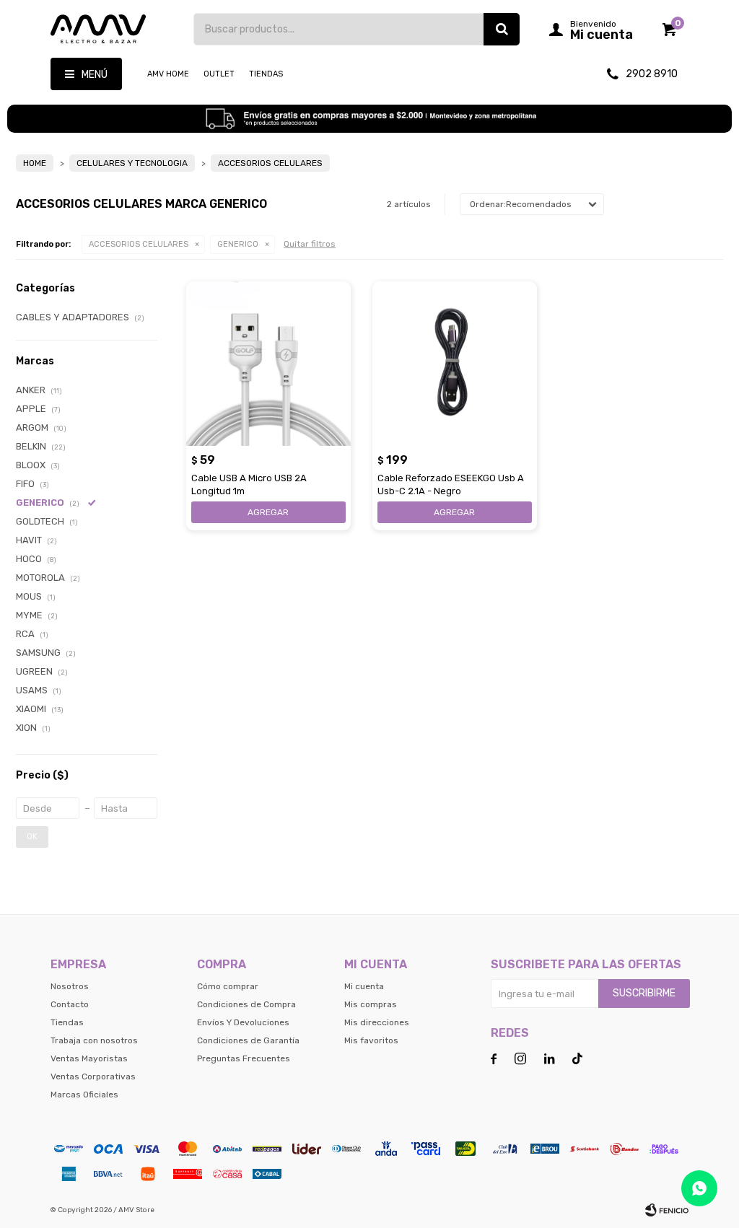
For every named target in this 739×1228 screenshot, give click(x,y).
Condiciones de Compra (246, 1004)
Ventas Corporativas (93, 1076)
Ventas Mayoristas (89, 1058)
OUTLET (219, 74)
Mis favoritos (371, 1040)
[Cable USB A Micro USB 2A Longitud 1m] (268, 363)
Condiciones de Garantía (248, 1040)
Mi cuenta (364, 986)
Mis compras (370, 1004)
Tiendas (266, 74)
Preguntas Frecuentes (243, 1058)
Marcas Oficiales (84, 1094)
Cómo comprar (227, 986)
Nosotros (70, 986)
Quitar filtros (310, 244)
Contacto (70, 1004)
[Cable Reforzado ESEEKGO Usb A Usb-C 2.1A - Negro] (454, 363)
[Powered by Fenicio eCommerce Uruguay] (666, 1210)
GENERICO (237, 244)
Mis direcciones (376, 1022)
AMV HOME (168, 74)
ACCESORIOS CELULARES (138, 244)
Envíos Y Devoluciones (243, 1022)
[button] (502, 29)
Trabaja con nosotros (94, 1040)
